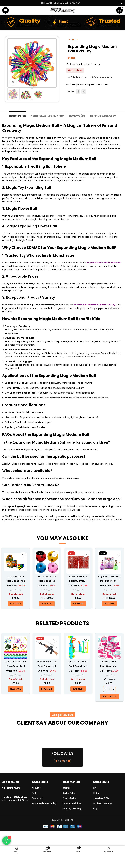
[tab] (17, 115)
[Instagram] (62, 761)
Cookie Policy (69, 793)
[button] (10, 63)
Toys (95, 788)
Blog (95, 808)
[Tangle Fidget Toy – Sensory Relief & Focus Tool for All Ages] (15, 647)
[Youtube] (68, 761)
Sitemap (66, 788)
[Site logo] (62, 10)
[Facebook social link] (78, 91)
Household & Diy (101, 798)
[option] (29, 84)
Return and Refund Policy (44, 803)
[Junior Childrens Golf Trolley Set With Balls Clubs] (78, 647)
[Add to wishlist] (23, 554)
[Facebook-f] (56, 761)
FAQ (34, 793)
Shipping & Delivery (71, 808)
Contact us (37, 798)
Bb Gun (96, 793)
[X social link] (83, 91)
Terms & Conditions (71, 803)
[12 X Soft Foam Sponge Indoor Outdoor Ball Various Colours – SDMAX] (15, 562)
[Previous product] (69, 39)
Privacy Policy (69, 798)
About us (36, 788)
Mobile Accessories (102, 803)
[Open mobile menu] (5, 10)
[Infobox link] (17, 788)
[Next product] (77, 39)
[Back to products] (73, 39)
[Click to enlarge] (13, 81)
